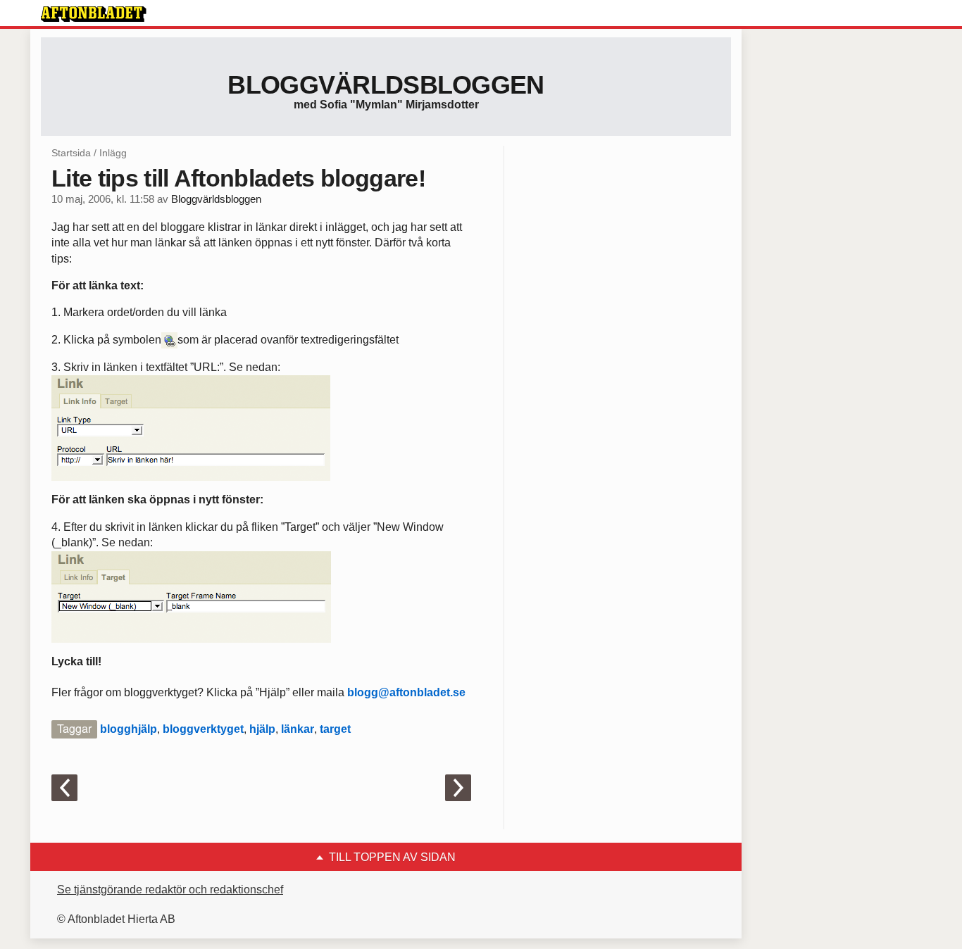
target (335, 729)
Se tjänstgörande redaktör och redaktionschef (170, 889)
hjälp (262, 729)
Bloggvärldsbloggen (385, 84)
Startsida (71, 152)
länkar (297, 729)
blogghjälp (128, 729)
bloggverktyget (203, 729)
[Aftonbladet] (93, 14)
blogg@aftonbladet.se (406, 692)
